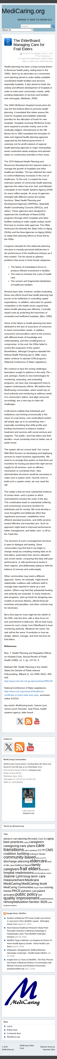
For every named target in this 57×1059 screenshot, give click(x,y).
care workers (30, 850)
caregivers (36, 842)
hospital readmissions (18, 872)
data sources (41, 858)
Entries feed (12, 1030)
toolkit (50, 902)
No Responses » (44, 56)
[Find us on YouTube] (37, 721)
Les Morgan (35, 53)
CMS (49, 850)
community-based (19, 857)
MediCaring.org (23, 10)
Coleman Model (37, 854)
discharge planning (16, 861)
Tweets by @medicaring (13, 826)
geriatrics (45, 870)
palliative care (29, 891)
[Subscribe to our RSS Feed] (28, 721)
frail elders (30, 868)
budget (26, 842)
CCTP (41, 850)
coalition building (16, 853)
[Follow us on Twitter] (20, 721)
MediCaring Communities (18, 887)
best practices (13, 842)
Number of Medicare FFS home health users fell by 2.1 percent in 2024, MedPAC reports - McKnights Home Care (29, 921)
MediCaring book (46, 61)
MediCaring (12, 883)
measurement (13, 880)
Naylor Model (39, 888)
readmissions (46, 899)
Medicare (32, 880)
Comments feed (14, 1033)
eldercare (38, 861)
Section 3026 (38, 902)
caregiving (11, 846)
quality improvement (21, 898)
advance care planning (15, 838)
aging (50, 838)
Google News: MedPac (16, 913)
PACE (16, 890)
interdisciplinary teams (42, 873)
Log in (9, 1026)
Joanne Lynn (34, 61)
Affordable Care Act (37, 839)
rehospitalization (15, 902)
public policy (26, 894)
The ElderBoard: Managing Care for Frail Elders (28, 44)
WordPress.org (13, 1037)
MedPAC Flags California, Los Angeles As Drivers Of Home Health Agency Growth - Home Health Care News (29, 943)
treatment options (10, 905)
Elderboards (35, 58)
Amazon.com (35, 770)
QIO (40, 895)
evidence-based (23, 865)
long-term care (34, 876)
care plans (27, 846)
